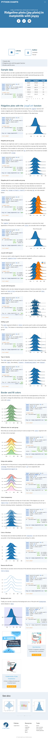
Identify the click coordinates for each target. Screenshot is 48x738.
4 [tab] (21, 715)
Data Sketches (36, 647)
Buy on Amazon (36, 654)
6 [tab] (25, 715)
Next (27, 100)
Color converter (39, 727)
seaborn (26, 728)
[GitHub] (29, 21)
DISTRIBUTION (18, 10)
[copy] (21, 84)
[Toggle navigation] (45, 2)
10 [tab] (30, 715)
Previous (28, 98)
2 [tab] (18, 715)
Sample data (6, 61)
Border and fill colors (9, 65)
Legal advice (16, 725)
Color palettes (39, 728)
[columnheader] (28, 81)
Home (26, 725)
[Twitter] (24, 21)
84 (42, 98)
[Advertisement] (24, 37)
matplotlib (27, 727)
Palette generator (40, 730)
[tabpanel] (9, 705)
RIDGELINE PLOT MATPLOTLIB (30, 10)
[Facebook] (18, 21)
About (26, 732)
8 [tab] (27, 715)
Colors (37, 725)
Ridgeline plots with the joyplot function (14, 63)
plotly (26, 730)
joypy (17, 53)
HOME (12, 10)
